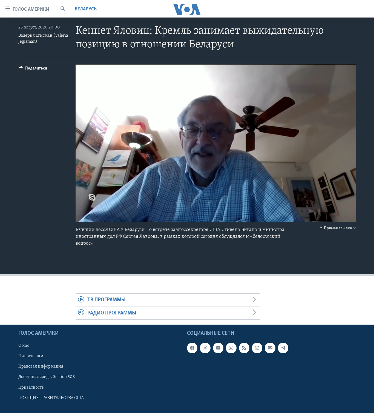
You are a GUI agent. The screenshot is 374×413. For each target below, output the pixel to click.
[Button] (33, 69)
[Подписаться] (270, 348)
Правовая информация (40, 367)
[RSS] (244, 348)
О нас (23, 345)
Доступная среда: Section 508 (46, 377)
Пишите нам (30, 356)
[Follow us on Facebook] (192, 348)
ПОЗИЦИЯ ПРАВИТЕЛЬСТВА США (51, 398)
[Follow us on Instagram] (231, 348)
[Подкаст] (257, 348)
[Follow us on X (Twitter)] (205, 348)
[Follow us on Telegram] (283, 348)
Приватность (31, 387)
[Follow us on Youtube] (218, 348)
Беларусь (86, 9)
